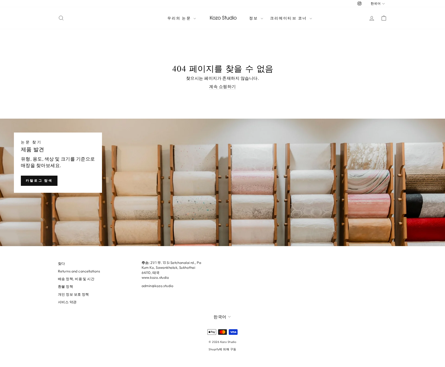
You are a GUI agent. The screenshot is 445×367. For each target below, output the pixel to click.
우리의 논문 (179, 18)
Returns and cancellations (79, 271)
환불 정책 (65, 286)
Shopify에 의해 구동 (222, 349)
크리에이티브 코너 (289, 18)
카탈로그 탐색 (39, 180)
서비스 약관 (67, 302)
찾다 (61, 263)
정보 (254, 18)
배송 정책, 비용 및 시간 (76, 279)
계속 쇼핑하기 (222, 86)
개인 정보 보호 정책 (73, 294)
